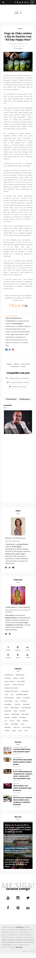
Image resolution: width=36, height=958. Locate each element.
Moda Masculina (26, 707)
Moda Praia (8, 711)
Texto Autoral (26, 727)
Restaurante (15, 366)
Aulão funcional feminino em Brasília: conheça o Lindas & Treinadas (17, 839)
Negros (7, 714)
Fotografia (26, 698)
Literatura (17, 704)
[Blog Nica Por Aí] (9, 567)
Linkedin (27, 650)
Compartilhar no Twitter (19, 382)
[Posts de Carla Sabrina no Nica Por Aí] (10, 634)
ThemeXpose (19, 927)
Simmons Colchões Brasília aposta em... (14, 431)
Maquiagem (26, 704)
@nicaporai (19, 947)
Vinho (23, 366)
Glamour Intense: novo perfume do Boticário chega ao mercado (22, 788)
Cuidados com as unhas (11, 688)
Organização (15, 714)
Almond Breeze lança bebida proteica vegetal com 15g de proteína (22, 762)
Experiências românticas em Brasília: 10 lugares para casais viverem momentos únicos (17, 850)
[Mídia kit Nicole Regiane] (13, 567)
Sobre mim (7, 727)
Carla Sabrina (21, 681)
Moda (6, 707)
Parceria (7, 717)
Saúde (22, 724)
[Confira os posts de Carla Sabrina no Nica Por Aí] (18, 595)
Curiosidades (24, 691)
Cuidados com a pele (18, 684)
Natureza (22, 711)
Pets (6, 720)
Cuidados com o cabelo (11, 691)
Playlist (12, 720)
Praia (18, 720)
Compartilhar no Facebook (19, 378)
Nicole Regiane (11, 316)
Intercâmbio (8, 704)
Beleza (22, 678)
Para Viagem (25, 714)
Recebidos (25, 720)
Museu (15, 711)
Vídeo (26, 730)
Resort (7, 724)
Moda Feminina (14, 707)
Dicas (12, 694)
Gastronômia (25, 364)
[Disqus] (18, 469)
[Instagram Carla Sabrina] (6, 634)
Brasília (16, 364)
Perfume (14, 717)
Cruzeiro (7, 684)
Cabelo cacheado (9, 681)
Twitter (18, 657)
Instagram (17, 650)
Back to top (28, 951)
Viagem (14, 730)
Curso (6, 694)
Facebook (8, 650)
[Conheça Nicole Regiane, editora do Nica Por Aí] (18, 526)
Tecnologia (16, 727)
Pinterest (8, 657)
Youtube (27, 657)
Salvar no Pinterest (19, 386)
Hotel (16, 701)
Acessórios (8, 678)
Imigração (24, 701)
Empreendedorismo (21, 694)
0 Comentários (18, 48)
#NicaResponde (9, 675)
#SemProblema (20, 675)
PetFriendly (22, 717)
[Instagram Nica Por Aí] (6, 567)
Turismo (7, 730)
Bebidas (20, 28)
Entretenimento (9, 698)
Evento (19, 698)
